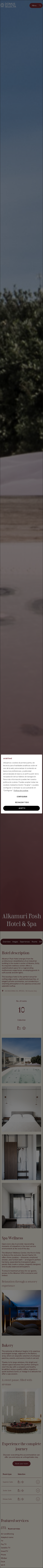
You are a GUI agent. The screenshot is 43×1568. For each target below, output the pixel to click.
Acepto (22, 808)
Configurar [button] (22, 797)
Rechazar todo (22, 802)
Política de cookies (21, 790)
